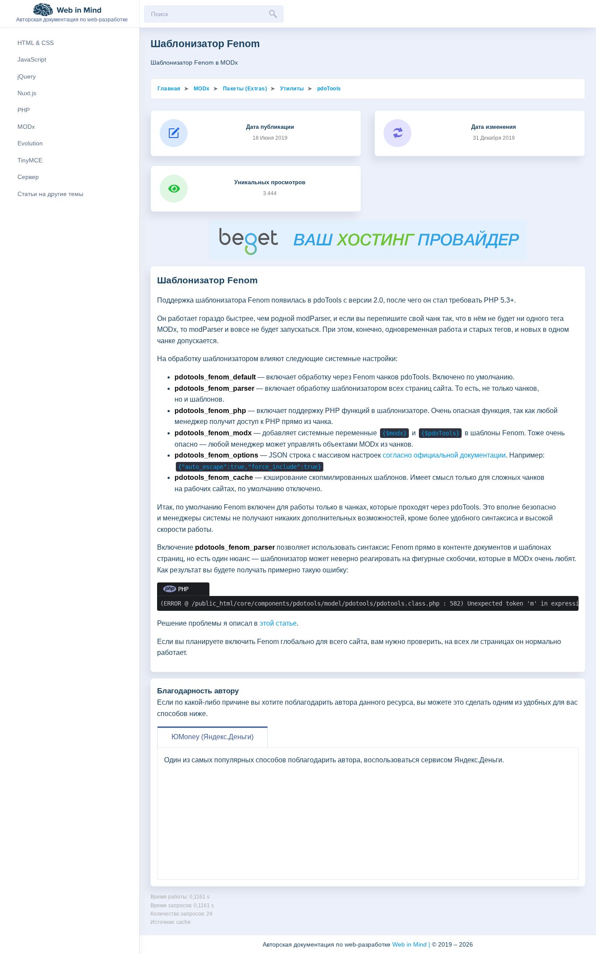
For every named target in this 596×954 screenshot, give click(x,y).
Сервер (28, 176)
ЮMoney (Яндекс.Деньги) (212, 736)
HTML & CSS (35, 42)
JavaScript (31, 59)
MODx (26, 126)
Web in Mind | (412, 944)
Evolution (30, 143)
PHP (23, 110)
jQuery (26, 76)
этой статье (278, 623)
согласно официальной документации (444, 455)
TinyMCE (29, 160)
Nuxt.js (26, 93)
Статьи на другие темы (50, 193)
